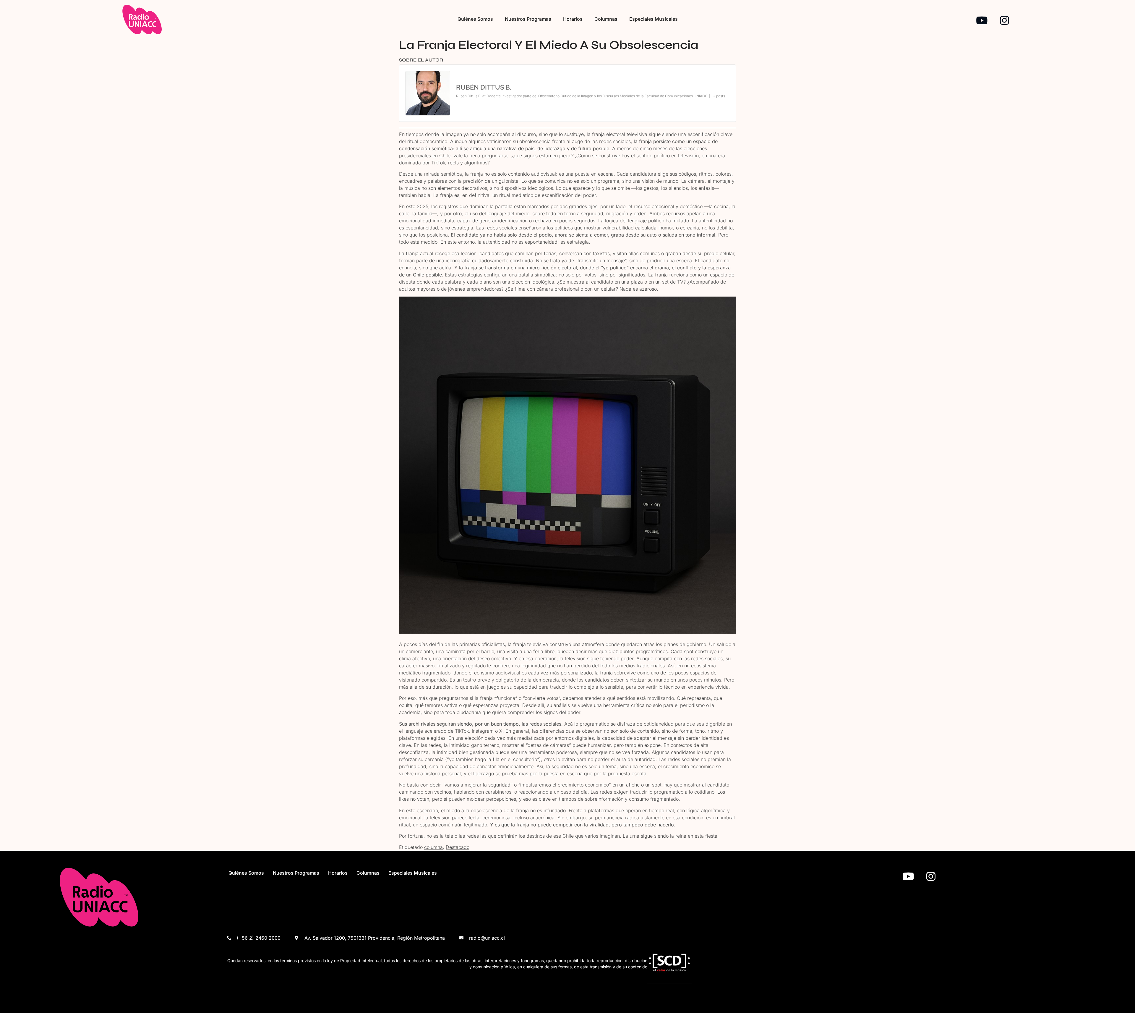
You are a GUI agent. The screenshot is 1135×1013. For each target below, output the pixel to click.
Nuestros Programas (528, 19)
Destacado (457, 847)
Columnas (605, 19)
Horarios (573, 19)
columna (433, 847)
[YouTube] (981, 20)
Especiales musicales (653, 19)
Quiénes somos (475, 19)
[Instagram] (1004, 20)
